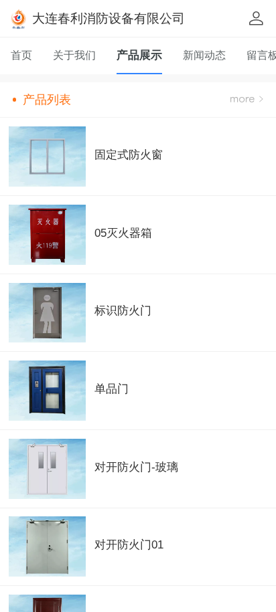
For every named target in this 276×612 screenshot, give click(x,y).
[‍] (246, 100)
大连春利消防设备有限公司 (108, 18)
